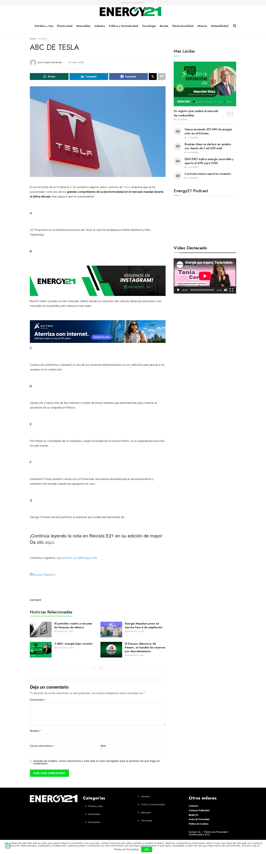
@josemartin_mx (67, 558)
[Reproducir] (178, 290)
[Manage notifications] (8, 846)
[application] (205, 276)
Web (103, 745)
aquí (49, 542)
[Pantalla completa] (231, 290)
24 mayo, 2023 (76, 62)
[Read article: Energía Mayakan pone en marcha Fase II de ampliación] (111, 629)
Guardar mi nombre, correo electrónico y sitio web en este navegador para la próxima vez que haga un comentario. (96, 762)
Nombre (36, 730)
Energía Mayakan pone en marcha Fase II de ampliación (143, 625)
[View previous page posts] (94, 668)
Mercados (146, 812)
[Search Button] (234, 25)
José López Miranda (50, 62)
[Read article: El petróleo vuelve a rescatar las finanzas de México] (41, 629)
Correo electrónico (42, 745)
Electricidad (64, 26)
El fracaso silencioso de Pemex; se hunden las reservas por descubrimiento (145, 647)
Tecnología (149, 26)
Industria (99, 26)
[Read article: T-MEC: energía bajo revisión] (41, 649)
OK (147, 849)
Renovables (83, 26)
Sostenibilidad (219, 26)
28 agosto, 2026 (64, 631)
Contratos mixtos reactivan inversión (208, 174)
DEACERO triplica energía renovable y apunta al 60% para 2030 (209, 161)
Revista (164, 26)
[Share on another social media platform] (162, 76)
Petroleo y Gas (95, 806)
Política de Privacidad (215, 832)
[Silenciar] (225, 290)
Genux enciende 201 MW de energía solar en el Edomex (208, 131)
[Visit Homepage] (130, 12)
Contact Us (194, 832)
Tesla (126, 187)
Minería (202, 26)
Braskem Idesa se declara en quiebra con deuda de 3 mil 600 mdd (208, 146)
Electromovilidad (182, 26)
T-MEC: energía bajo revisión (73, 644)
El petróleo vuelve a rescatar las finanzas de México (73, 625)
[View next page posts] (101, 668)
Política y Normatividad (123, 26)
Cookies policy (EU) (199, 834)
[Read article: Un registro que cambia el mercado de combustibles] (205, 84)
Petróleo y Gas (44, 26)
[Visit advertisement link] (98, 281)
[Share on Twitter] (153, 76)
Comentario (38, 699)
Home (33, 38)
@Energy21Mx (87, 558)
